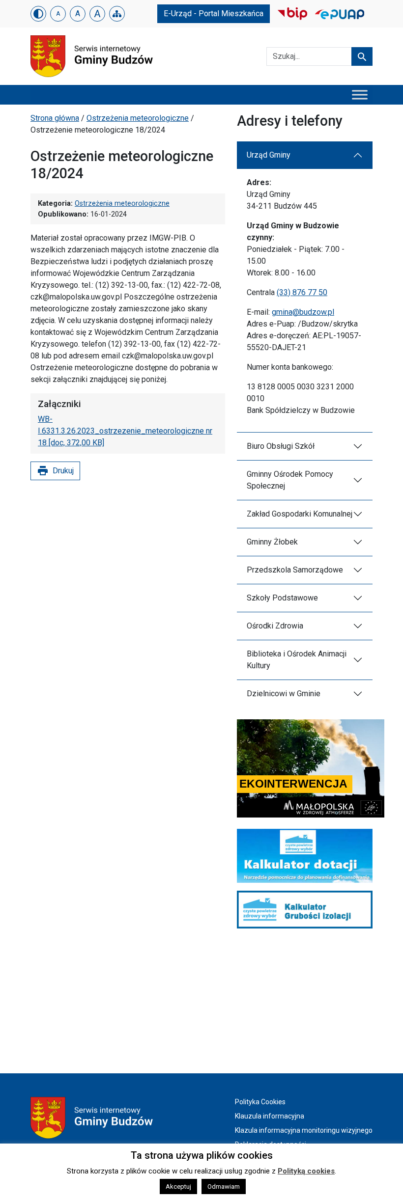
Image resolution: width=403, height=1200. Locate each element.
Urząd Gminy (268, 155)
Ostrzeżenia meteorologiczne (137, 118)
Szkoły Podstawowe (282, 597)
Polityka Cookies (260, 1102)
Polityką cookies (306, 1171)
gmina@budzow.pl (303, 312)
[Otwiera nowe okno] (292, 13)
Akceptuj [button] (178, 1186)
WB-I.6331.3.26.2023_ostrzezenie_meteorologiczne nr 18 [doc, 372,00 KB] (125, 430)
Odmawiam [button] (223, 1186)
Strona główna (54, 118)
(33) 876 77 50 (302, 292)
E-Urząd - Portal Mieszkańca (213, 13)
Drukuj (55, 471)
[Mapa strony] (117, 14)
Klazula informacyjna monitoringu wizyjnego (304, 1130)
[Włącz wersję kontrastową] (38, 14)
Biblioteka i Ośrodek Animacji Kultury (296, 659)
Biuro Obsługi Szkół (281, 446)
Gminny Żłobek (272, 541)
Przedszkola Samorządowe (295, 569)
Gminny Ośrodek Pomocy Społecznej (290, 480)
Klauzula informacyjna (269, 1116)
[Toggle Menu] (360, 94)
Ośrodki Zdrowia (275, 625)
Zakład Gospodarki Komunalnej (299, 513)
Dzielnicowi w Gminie (283, 693)
